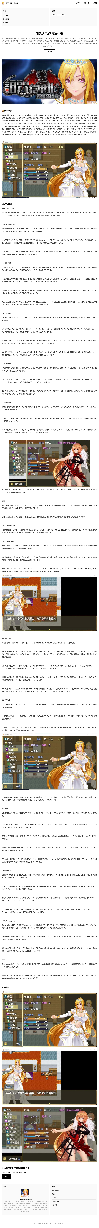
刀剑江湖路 (55, 1201)
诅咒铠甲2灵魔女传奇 (13, 3)
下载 (6, 1176)
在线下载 (94, 3)
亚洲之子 (54, 1197)
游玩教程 (86, 3)
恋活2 (53, 1194)
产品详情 (77, 3)
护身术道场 (55, 1205)
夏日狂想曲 (55, 1190)
